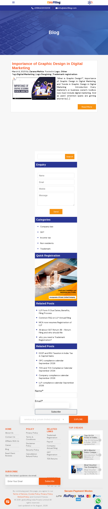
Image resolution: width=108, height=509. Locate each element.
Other (64, 71)
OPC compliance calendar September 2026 (51, 362)
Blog (7, 449)
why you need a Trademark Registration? (52, 338)
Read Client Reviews (10, 454)
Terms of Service (20, 494)
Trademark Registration (52, 436)
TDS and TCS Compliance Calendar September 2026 (55, 369)
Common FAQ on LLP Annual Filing (55, 317)
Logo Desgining (43, 74)
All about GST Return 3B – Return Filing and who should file (55, 331)
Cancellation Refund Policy (32, 455)
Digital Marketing (26, 74)
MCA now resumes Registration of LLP (55, 324)
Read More (87, 106)
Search (69, 156)
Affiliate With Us (12, 441)
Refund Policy (23, 497)
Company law (46, 226)
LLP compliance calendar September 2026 (56, 384)
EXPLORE (78, 419)
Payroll (50, 441)
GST (42, 232)
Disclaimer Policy (30, 444)
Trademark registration (65, 74)
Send (56, 211)
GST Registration (52, 453)
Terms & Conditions (31, 438)
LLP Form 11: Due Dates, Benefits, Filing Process (54, 312)
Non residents (47, 243)
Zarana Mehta (36, 71)
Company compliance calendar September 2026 (54, 377)
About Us (9, 433)
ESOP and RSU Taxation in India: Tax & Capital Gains (56, 354)
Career (8, 445)
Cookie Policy (34, 494)
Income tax (45, 237)
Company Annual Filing (52, 447)
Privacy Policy (32, 433)
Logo (57, 71)
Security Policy (32, 450)
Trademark (45, 248)
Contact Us (10, 437)
